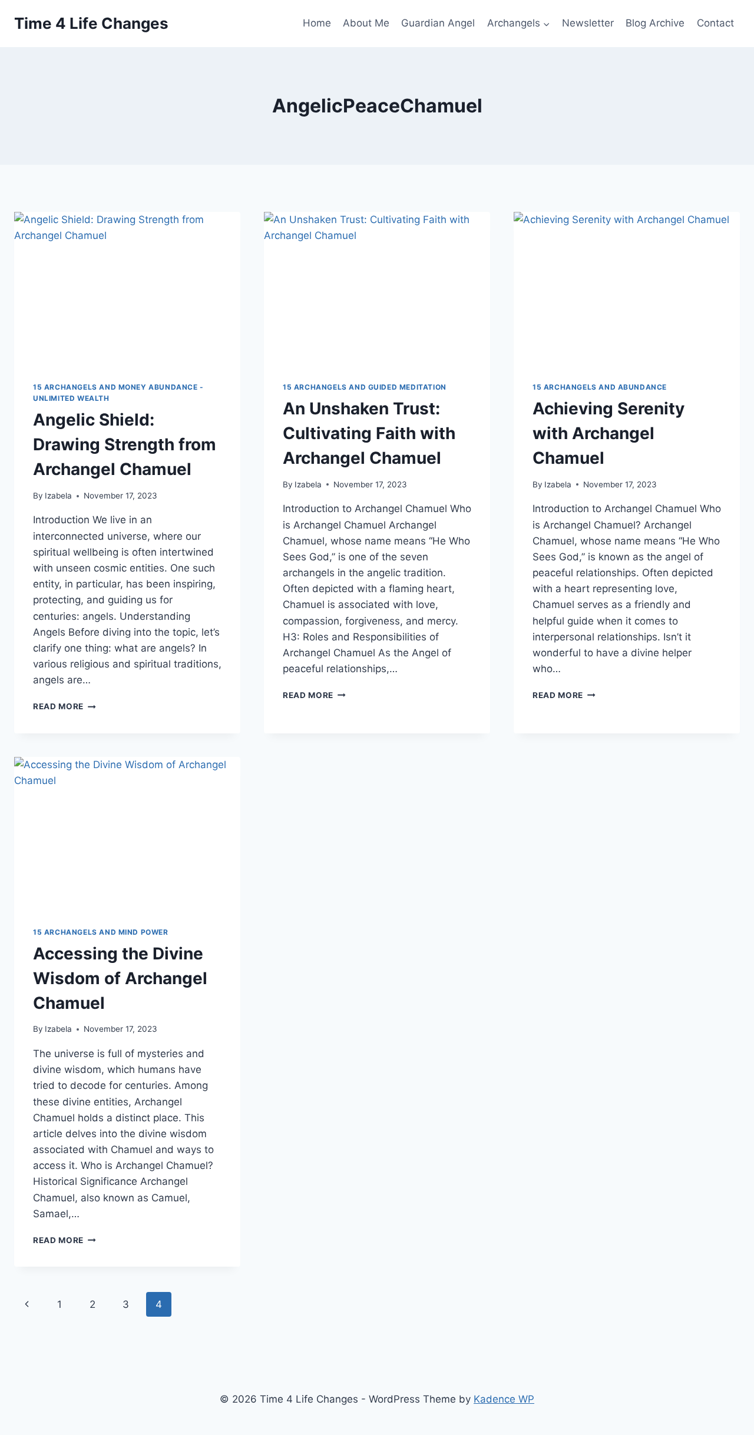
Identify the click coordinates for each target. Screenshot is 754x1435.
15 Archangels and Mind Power (100, 932)
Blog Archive (655, 23)
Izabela (58, 495)
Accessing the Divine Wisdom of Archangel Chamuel (120, 978)
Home (317, 23)
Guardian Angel (438, 23)
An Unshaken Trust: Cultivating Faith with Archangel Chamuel (369, 433)
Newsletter (588, 23)
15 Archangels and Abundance (600, 387)
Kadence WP (504, 1399)
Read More (64, 706)
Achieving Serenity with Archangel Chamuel (608, 433)
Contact (715, 23)
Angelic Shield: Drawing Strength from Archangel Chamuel (124, 444)
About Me (366, 23)
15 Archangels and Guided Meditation (365, 387)
